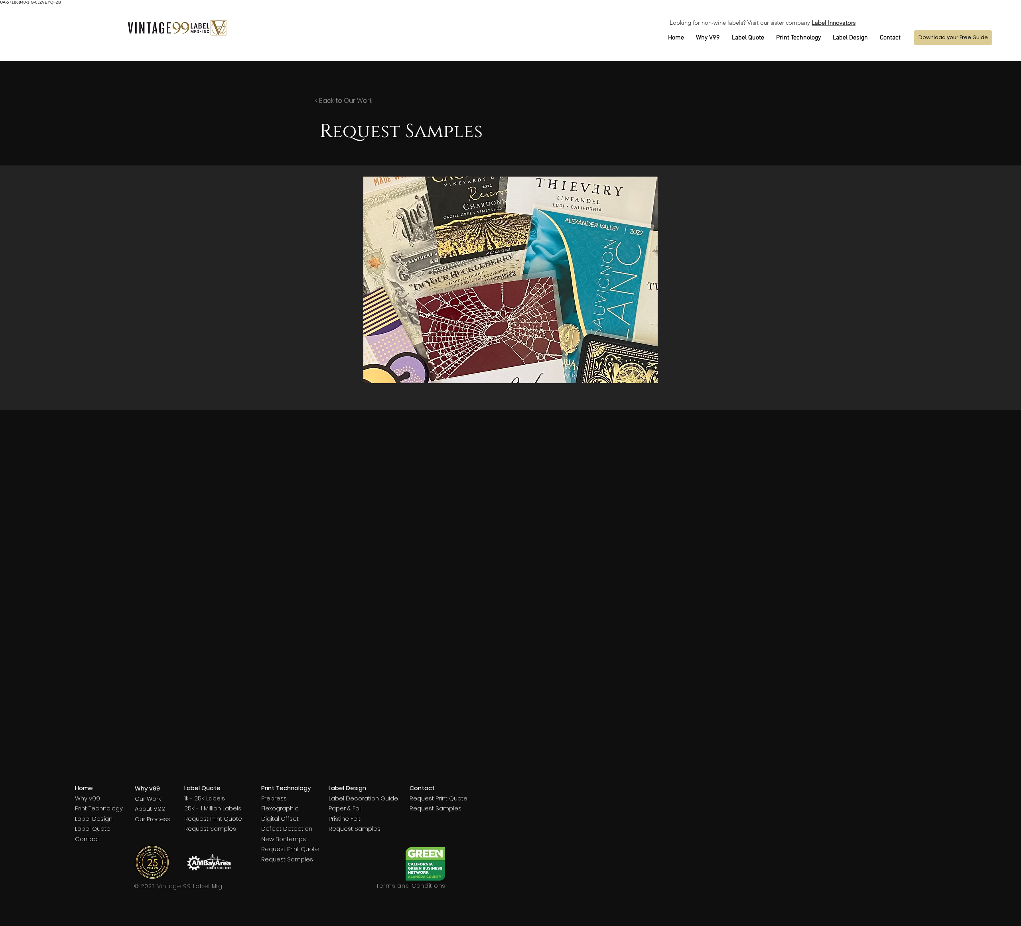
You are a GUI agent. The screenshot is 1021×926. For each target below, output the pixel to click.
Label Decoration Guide (363, 798)
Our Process (152, 819)
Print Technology (99, 808)
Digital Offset (280, 818)
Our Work (148, 798)
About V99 (150, 808)
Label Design (93, 818)
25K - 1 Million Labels (212, 808)
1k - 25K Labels (204, 798)
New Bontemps (283, 839)
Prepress (274, 798)
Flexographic (280, 808)
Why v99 (87, 798)
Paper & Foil (345, 808)
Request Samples (210, 828)
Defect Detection (286, 828)
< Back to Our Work (344, 100)
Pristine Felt (345, 818)
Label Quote (92, 828)
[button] (953, 37)
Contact (87, 839)
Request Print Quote (213, 818)
